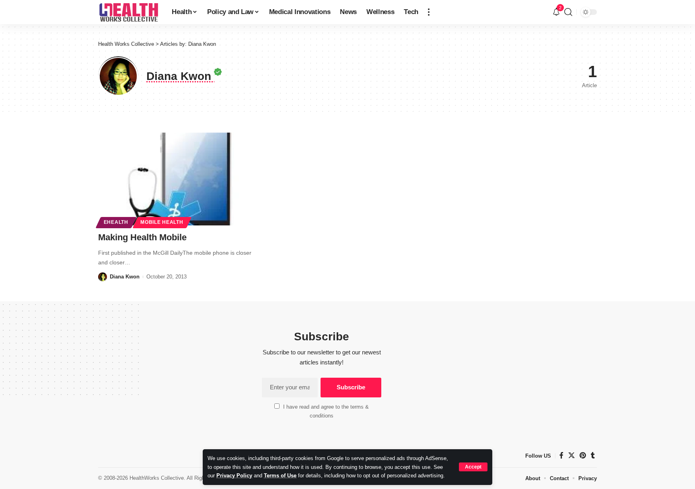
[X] (571, 455)
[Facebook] (561, 455)
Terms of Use (280, 476)
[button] (473, 466)
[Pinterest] (583, 455)
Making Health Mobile (142, 237)
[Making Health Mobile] (176, 179)
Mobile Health (161, 222)
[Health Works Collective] (128, 12)
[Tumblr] (593, 455)
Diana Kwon (125, 277)
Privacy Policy (234, 476)
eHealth (116, 222)
